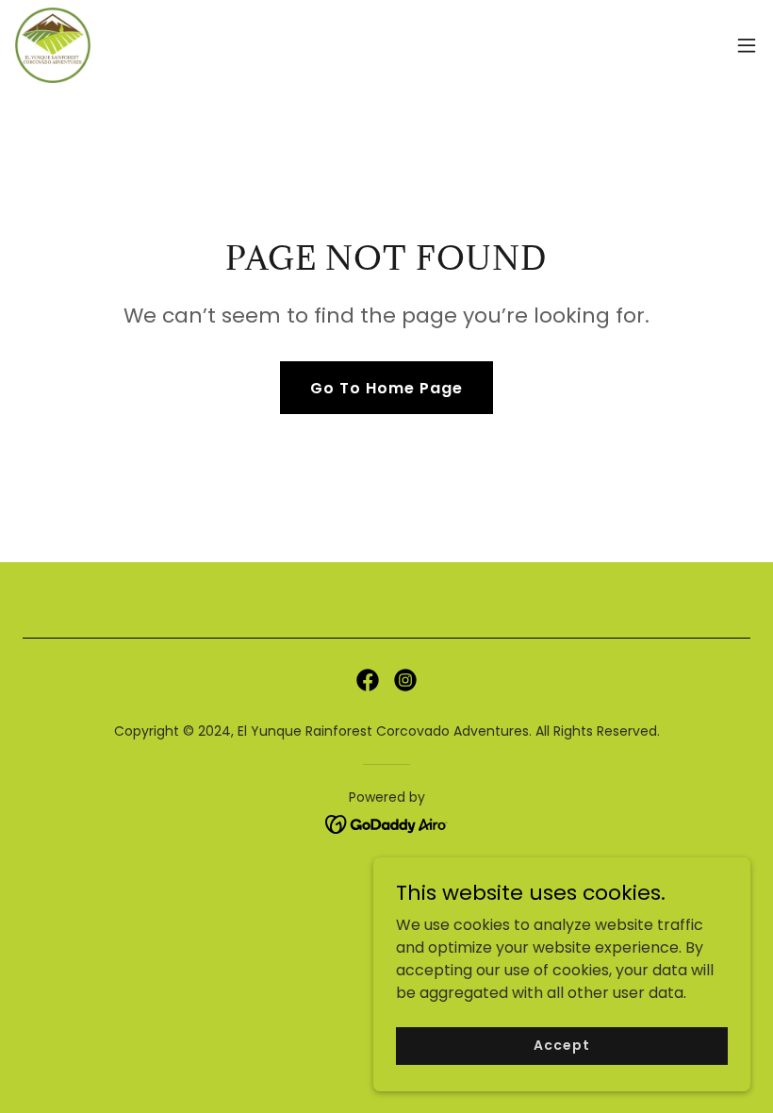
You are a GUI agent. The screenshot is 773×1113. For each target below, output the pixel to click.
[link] (52, 45)
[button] (746, 45)
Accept (561, 1045)
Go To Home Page (386, 388)
